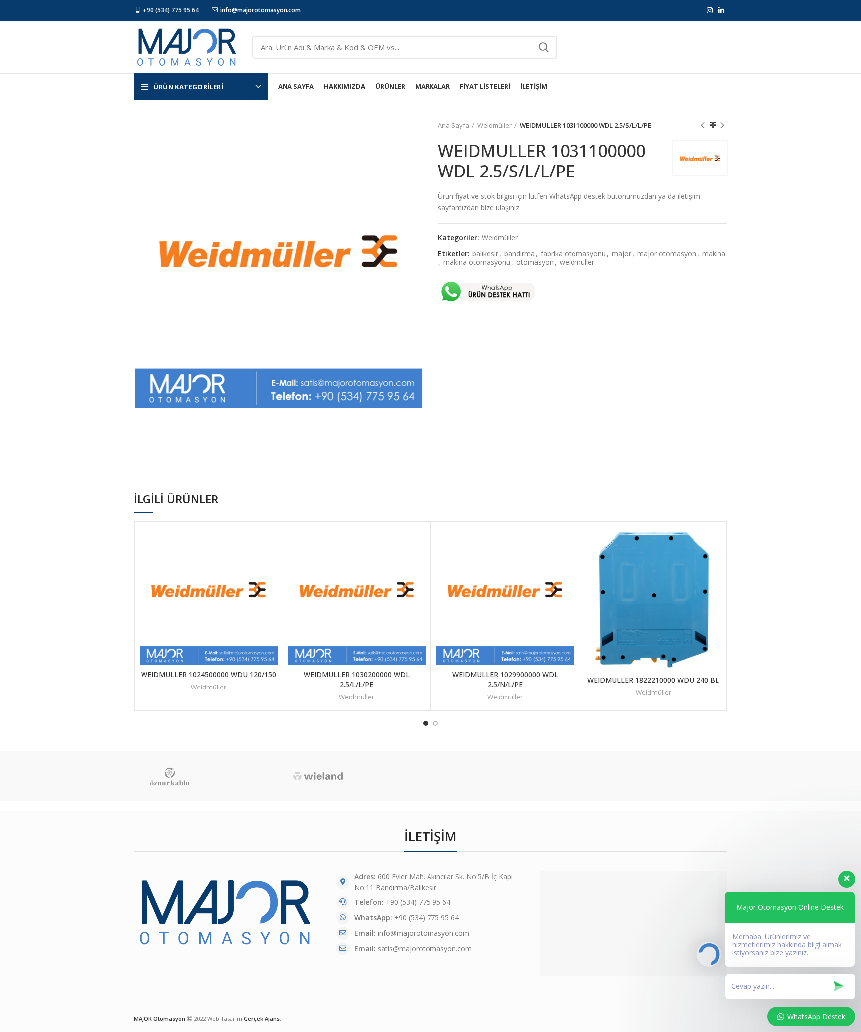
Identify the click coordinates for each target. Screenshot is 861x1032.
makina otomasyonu (476, 262)
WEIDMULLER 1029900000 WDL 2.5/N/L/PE (505, 679)
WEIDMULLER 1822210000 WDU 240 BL (653, 680)
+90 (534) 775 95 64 (171, 10)
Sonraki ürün (722, 125)
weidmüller (577, 262)
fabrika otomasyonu (573, 254)
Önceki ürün (703, 125)
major (621, 254)
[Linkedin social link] (721, 10)
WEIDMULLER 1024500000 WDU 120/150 (208, 674)
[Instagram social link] (710, 10)
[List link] (430, 933)
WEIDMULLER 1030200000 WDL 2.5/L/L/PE (357, 679)
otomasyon (535, 262)
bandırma (519, 254)
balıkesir (485, 254)
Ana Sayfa (453, 125)
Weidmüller (494, 125)
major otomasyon (666, 254)
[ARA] (543, 47)
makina (713, 254)
